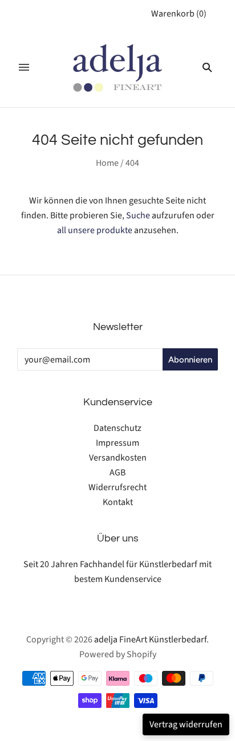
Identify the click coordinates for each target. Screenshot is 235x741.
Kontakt (118, 502)
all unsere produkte (94, 230)
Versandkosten (118, 457)
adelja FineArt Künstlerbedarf (150, 639)
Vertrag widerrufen (185, 724)
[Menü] (24, 67)
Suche (138, 215)
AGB (117, 472)
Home (107, 163)
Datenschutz (117, 428)
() (178, 13)
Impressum (117, 443)
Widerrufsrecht (117, 487)
